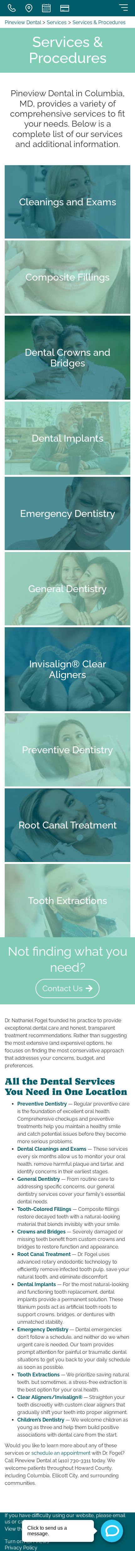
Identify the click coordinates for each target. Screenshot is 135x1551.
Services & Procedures (99, 22)
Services (57, 22)
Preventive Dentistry (42, 1104)
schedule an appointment (60, 1453)
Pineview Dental (23, 22)
